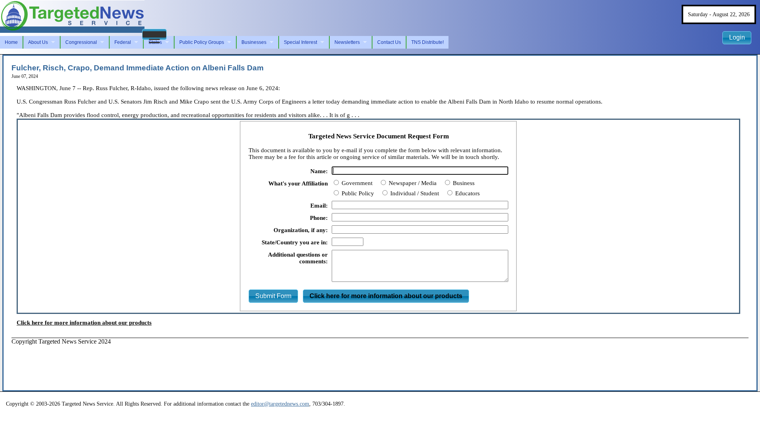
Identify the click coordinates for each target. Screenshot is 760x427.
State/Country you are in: (295, 242)
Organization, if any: (301, 230)
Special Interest (300, 42)
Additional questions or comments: (298, 258)
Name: (319, 171)
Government (356, 183)
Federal (122, 42)
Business (463, 183)
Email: (319, 205)
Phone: (319, 218)
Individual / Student (414, 193)
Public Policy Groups (201, 42)
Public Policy (357, 193)
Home (11, 42)
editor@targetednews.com (280, 404)
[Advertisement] (155, 363)
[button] (154, 34)
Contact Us (389, 42)
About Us (38, 42)
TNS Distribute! (427, 42)
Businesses (253, 42)
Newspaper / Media (412, 183)
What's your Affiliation (298, 183)
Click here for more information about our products (84, 322)
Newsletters (347, 42)
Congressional (81, 42)
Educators (467, 193)
